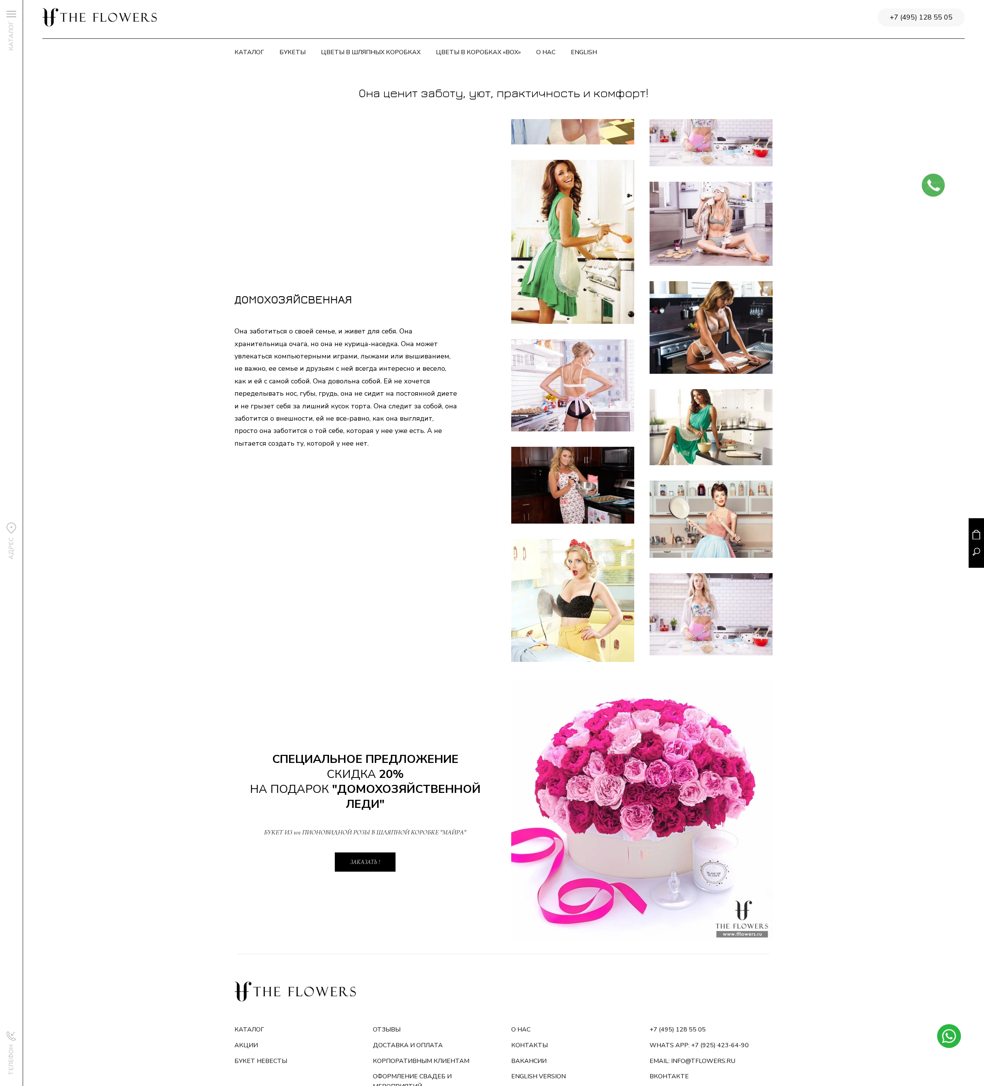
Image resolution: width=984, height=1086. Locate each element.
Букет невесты (260, 1061)
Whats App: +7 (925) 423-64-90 (699, 1045)
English (584, 52)
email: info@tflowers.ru (692, 1061)
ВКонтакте (669, 1076)
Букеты (292, 52)
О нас (545, 52)
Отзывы (387, 1029)
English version (538, 1076)
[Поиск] (976, 551)
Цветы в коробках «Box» (478, 52)
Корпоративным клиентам (421, 1061)
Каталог (249, 52)
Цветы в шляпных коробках (371, 52)
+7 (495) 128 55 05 (921, 17)
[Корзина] (976, 534)
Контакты (529, 1045)
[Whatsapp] (949, 1036)
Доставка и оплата (408, 1045)
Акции (246, 1045)
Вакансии (529, 1061)
